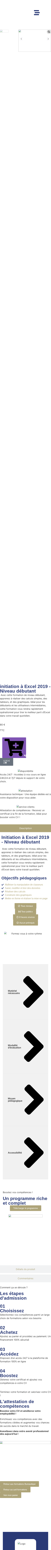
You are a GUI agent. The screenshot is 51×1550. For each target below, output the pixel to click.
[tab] (25, 828)
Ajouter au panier (25, 755)
